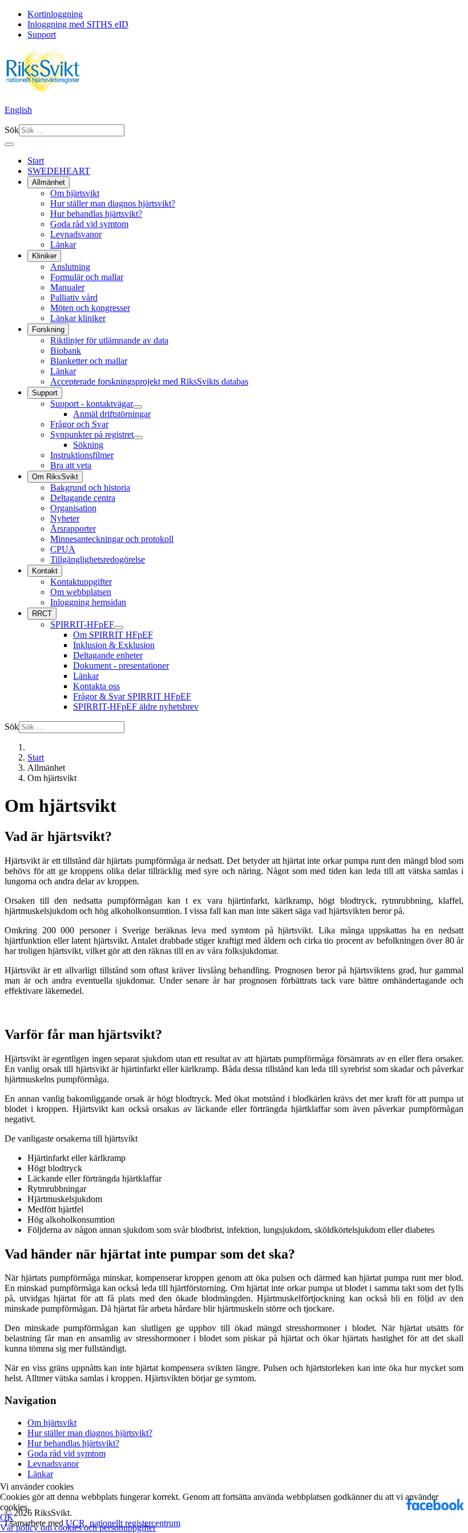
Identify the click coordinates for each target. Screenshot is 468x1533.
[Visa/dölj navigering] (9, 144)
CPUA (62, 549)
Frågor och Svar (79, 424)
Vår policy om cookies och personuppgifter (78, 1527)
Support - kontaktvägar (91, 403)
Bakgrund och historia (90, 487)
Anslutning (70, 267)
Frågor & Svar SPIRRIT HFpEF (132, 696)
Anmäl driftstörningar (112, 414)
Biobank (65, 350)
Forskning (48, 329)
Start (35, 160)
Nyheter (64, 518)
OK (7, 1517)
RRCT (42, 613)
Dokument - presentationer (121, 665)
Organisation (73, 508)
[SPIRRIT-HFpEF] (118, 627)
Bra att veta (70, 465)
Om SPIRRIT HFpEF (113, 635)
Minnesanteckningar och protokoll (112, 539)
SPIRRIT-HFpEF (82, 624)
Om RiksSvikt (55, 476)
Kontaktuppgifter (81, 581)
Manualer (67, 287)
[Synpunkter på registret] (138, 437)
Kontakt (45, 571)
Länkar (63, 244)
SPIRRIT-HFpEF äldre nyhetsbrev (136, 706)
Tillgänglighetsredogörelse (97, 559)
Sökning (88, 445)
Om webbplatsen (80, 592)
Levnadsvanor (76, 234)
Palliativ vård (74, 297)
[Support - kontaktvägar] (137, 406)
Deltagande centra (82, 498)
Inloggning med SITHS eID (77, 24)
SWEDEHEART (58, 171)
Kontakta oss (96, 686)
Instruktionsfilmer (82, 455)
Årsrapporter (73, 528)
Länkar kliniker (78, 318)
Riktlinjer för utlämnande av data (109, 340)
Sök (12, 130)
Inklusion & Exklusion (114, 645)
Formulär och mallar (86, 277)
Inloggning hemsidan (88, 602)
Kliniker (44, 256)
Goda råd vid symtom (89, 224)
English (18, 110)
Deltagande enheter (108, 655)
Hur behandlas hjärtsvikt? (96, 214)
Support (41, 34)
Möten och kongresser (90, 308)
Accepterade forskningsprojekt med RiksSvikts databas (149, 381)
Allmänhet (48, 182)
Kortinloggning (55, 14)
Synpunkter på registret (92, 434)
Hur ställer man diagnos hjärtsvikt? (112, 203)
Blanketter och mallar (88, 361)
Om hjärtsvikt (74, 193)
